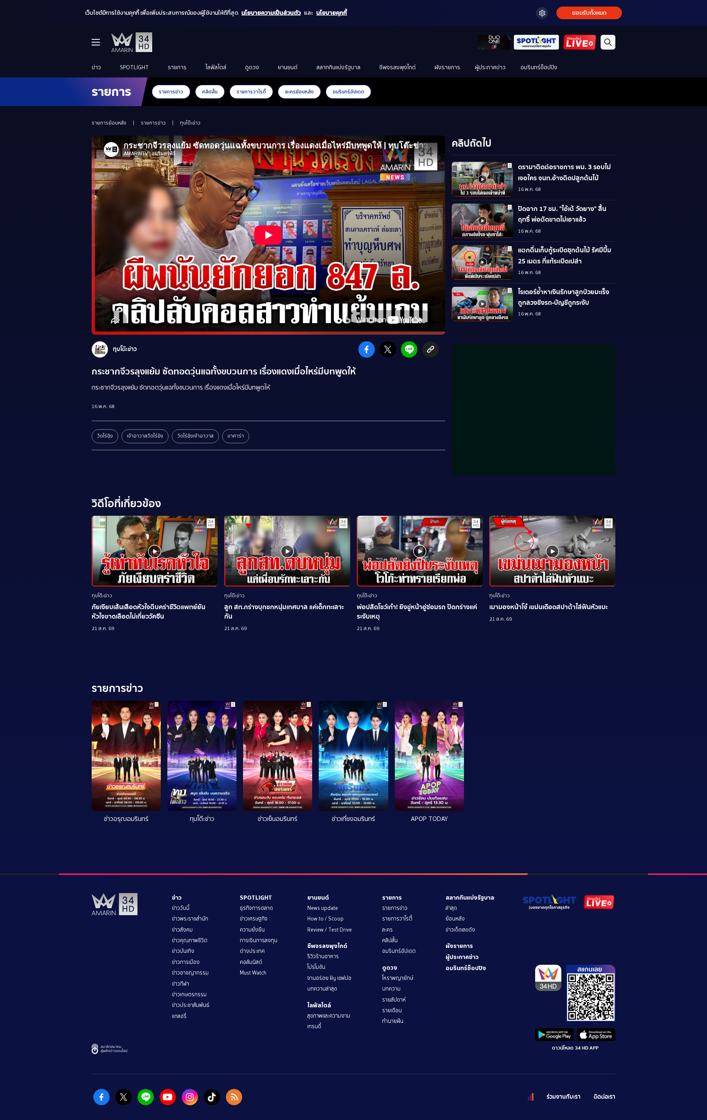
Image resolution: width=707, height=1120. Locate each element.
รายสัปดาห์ (394, 1000)
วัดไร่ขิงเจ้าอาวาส (195, 436)
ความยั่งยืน (252, 930)
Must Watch (253, 973)
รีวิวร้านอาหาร (323, 956)
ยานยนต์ (287, 67)
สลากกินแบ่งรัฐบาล (338, 67)
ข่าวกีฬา (180, 984)
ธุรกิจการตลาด (256, 908)
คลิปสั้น (210, 91)
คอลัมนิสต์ (251, 962)
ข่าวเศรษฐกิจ (254, 919)
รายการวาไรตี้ (251, 91)
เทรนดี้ (314, 1026)
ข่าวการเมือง (186, 962)
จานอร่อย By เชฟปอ (329, 978)
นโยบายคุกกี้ (331, 13)
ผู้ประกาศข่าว (490, 67)
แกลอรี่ (179, 1016)
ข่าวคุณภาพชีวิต (189, 940)
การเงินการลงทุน (258, 940)
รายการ (177, 67)
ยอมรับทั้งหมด (589, 13)
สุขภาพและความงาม (328, 1016)
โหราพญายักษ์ (397, 978)
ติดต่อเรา (604, 1097)
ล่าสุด (451, 908)
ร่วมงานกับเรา (564, 1097)
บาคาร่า (235, 436)
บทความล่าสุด (322, 989)
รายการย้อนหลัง (109, 123)
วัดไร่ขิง (105, 436)
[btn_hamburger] (96, 42)
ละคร (387, 930)
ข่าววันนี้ (180, 908)
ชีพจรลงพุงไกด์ (397, 67)
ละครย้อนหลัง (299, 91)
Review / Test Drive (329, 930)
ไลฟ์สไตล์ (215, 67)
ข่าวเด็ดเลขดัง (460, 930)
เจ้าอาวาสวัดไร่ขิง (145, 436)
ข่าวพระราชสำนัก (190, 919)
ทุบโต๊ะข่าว (190, 123)
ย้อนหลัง (455, 919)
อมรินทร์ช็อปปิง (538, 67)
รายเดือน (392, 1010)
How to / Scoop (325, 919)
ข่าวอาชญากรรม (190, 973)
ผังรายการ (447, 67)
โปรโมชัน (316, 967)
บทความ (391, 989)
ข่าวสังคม (182, 930)
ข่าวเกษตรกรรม (189, 994)
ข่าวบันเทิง (183, 951)
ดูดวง (252, 67)
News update (322, 908)
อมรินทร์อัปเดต (348, 91)
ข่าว (96, 67)
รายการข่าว (171, 91)
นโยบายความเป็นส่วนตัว (271, 13)
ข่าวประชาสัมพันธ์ (190, 1005)
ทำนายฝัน (392, 1021)
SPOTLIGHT (134, 67)
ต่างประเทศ (252, 951)
